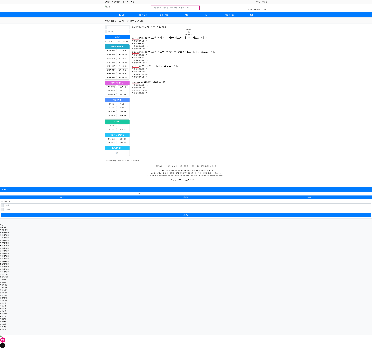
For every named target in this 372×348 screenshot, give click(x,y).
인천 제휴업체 (111, 54)
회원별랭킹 (123, 111)
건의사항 (111, 107)
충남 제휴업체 (111, 66)
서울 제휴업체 (111, 50)
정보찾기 (127, 41)
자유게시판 (111, 87)
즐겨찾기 (107, 2)
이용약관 (129, 161)
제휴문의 (3, 329)
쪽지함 (132, 2)
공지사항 (111, 104)
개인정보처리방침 (111, 161)
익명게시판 (111, 90)
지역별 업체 (4, 230)
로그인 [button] (62, 197)
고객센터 (3, 279)
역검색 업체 (4, 274)
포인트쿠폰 (111, 142)
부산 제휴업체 (123, 58)
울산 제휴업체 (111, 62)
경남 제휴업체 (111, 70)
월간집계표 (123, 115)
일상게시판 (111, 94)
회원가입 (264, 2)
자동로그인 (111, 41)
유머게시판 (123, 90)
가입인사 (123, 104)
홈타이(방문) (4, 277)
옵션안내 (3, 327)
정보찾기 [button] (309, 197)
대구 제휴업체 (111, 58)
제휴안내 (3, 319)
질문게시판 (123, 87)
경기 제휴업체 (123, 50)
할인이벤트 (111, 139)
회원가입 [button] (185, 197)
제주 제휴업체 (123, 77)
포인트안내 (111, 111)
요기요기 (4, 190)
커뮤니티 (3, 282)
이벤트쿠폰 (123, 142)
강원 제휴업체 (111, 77)
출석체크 (125, 2)
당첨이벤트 (123, 139)
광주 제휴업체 (123, 62)
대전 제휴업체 (123, 54)
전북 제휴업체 (123, 73)
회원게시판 (3, 300)
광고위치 (3, 324)
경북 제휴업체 (123, 70)
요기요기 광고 (121, 161)
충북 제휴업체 (123, 66)
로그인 (258, 2)
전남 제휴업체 (111, 73)
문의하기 (136, 161)
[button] (139, 194)
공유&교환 (123, 94)
